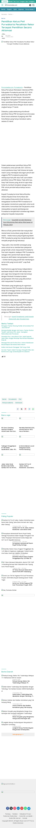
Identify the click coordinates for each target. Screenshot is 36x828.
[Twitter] (11, 808)
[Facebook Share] (17, 409)
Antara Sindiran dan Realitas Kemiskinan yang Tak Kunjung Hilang (22, 706)
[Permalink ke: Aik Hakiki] (3, 36)
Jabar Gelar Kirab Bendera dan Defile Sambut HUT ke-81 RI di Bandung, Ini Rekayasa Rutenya (8, 466)
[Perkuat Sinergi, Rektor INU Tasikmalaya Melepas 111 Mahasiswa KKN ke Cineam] (18, 677)
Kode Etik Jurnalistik (25, 816)
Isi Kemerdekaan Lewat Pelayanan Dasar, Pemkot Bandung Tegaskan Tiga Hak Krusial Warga (26, 447)
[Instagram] (14, 808)
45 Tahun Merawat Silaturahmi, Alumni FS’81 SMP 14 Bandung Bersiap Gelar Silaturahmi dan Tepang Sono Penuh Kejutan (22, 570)
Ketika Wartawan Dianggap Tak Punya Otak (15, 347)
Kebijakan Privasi (25, 814)
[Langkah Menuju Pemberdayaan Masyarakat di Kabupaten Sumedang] (18, 723)
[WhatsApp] (25, 808)
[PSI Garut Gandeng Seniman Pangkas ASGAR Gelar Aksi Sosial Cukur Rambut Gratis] (9, 421)
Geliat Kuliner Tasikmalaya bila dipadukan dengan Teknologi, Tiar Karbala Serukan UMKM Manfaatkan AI (23, 695)
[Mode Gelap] (30, 5)
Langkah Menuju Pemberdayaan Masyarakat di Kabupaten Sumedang (22, 729)
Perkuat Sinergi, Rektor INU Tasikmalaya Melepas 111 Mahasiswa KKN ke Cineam (21, 682)
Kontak (25, 818)
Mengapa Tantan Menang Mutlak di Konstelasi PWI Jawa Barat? (17, 326)
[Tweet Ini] (21, 409)
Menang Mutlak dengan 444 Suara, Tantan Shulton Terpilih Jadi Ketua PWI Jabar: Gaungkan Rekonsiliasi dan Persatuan (17, 332)
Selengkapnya (17, 734)
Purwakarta (18, 87)
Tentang (7, 814)
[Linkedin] (18, 808)
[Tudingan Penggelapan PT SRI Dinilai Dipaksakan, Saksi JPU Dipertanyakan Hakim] (9, 439)
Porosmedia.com (7, 87)
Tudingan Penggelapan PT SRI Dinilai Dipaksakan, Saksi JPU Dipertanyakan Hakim (8, 447)
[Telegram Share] (29, 409)
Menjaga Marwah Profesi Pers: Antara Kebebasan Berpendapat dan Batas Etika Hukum (17, 343)
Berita (3, 18)
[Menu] (2, 5)
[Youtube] (21, 808)
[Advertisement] (18, 66)
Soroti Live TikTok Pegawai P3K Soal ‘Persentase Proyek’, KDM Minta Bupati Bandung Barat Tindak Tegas (22, 584)
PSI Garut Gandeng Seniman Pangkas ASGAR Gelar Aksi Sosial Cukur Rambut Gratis (9, 429)
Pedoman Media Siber (10, 816)
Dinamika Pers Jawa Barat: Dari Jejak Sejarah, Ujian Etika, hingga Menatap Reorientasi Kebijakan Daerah (17, 338)
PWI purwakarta (7, 403)
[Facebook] (7, 808)
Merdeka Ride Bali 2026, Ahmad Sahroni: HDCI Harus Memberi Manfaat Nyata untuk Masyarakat (27, 429)
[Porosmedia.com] (11, 5)
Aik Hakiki (7, 35)
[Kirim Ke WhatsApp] (33, 409)
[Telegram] (28, 808)
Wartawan (18, 403)
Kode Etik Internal (14, 818)
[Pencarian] (33, 5)
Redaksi (15, 814)
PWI (20, 399)
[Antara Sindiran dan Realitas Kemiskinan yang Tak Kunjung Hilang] (18, 701)
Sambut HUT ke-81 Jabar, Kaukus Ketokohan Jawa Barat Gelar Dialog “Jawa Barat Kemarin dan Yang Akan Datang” (26, 466)
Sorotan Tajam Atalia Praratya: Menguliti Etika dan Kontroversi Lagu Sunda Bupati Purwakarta (17, 351)
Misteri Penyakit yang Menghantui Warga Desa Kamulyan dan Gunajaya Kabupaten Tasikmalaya (23, 717)
